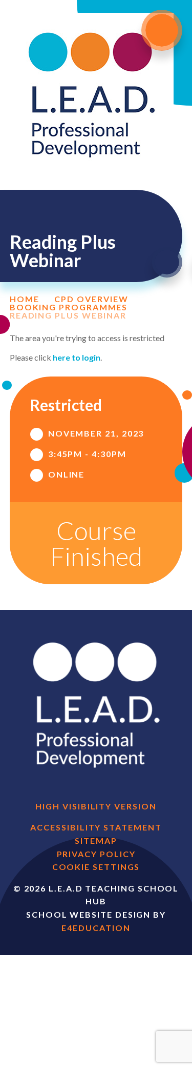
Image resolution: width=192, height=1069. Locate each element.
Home (24, 299)
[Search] (167, 262)
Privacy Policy (96, 854)
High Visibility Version (95, 806)
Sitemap (96, 840)
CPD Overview (91, 299)
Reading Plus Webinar (68, 315)
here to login (76, 357)
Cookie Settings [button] (96, 867)
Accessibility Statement (95, 827)
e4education (95, 928)
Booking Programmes (69, 307)
